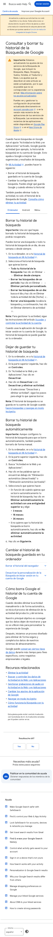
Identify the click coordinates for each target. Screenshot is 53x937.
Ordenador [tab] (12, 210)
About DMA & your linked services (25, 902)
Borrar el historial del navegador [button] (22, 565)
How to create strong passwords (25, 908)
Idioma (10, 928)
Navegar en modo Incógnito (22, 699)
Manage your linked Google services (26, 896)
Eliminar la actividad (18, 672)
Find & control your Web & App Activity (28, 816)
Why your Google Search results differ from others (27, 878)
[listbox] (37, 210)
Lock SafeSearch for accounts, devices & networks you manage (28, 824)
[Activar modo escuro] (26, 931)
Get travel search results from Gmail (26, 832)
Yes (19, 746)
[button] (4, 4)
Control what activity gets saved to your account (29, 850)
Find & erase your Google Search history (26, 840)
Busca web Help (18, 4)
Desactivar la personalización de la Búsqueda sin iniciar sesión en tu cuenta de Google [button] (23, 575)
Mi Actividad (15, 164)
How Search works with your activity (26, 864)
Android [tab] (26, 210)
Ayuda (8, 799)
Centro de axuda (10, 11)
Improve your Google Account (35, 11)
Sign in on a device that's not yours (26, 858)
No (33, 746)
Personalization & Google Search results (28, 870)
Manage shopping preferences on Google (25, 888)
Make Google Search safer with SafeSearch (24, 809)
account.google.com (23, 109)
